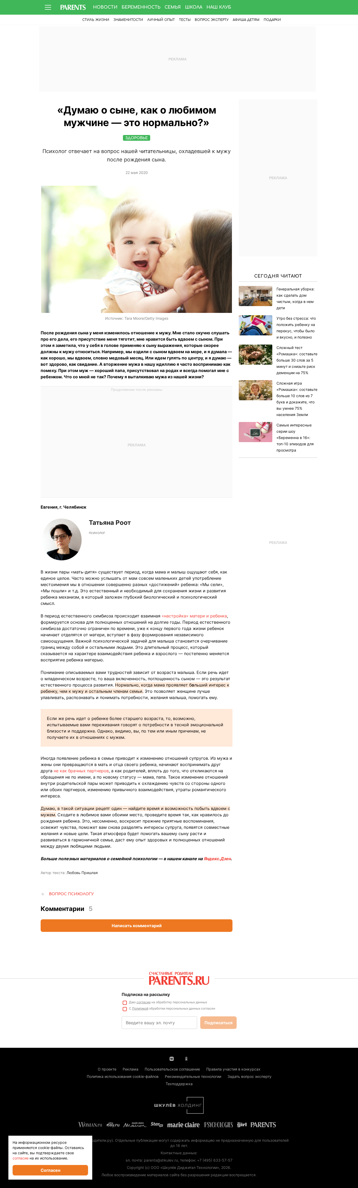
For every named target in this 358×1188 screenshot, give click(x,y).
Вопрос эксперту (212, 20)
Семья (173, 7)
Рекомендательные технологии (193, 1076)
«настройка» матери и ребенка (194, 615)
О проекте (107, 1069)
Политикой (140, 1008)
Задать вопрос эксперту (249, 1076)
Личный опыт (161, 20)
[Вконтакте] (172, 1058)
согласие (144, 1002)
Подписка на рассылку (146, 994)
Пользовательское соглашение (172, 1069)
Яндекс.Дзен (217, 858)
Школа (193, 7)
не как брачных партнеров (81, 770)
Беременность (141, 7)
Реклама (130, 1069)
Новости (105, 7)
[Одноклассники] (186, 1058)
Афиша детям (246, 20)
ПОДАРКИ (272, 20)
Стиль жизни (95, 20)
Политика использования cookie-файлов (123, 1076)
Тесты (185, 20)
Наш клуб (219, 7)
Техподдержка (179, 1084)
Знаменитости (128, 20)
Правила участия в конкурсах (233, 1069)
